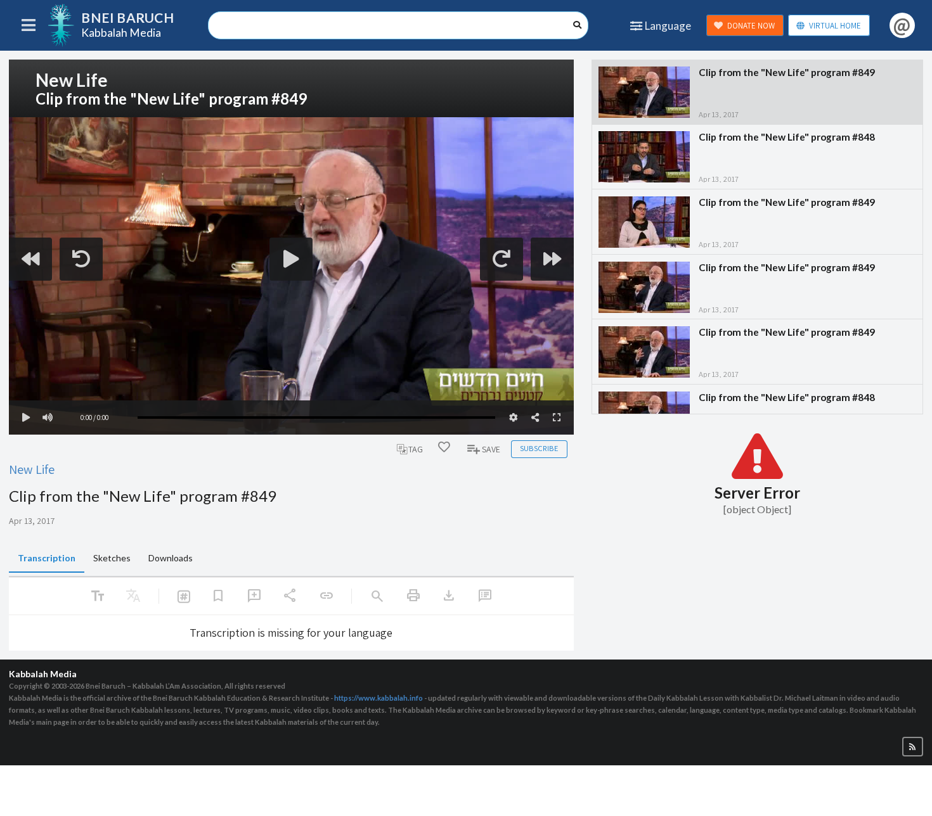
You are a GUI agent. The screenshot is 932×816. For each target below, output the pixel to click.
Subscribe (539, 448)
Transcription (46, 557)
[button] (912, 746)
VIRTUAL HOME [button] (835, 25)
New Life (32, 469)
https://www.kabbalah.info (378, 698)
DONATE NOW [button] (751, 25)
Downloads (170, 557)
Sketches (112, 557)
